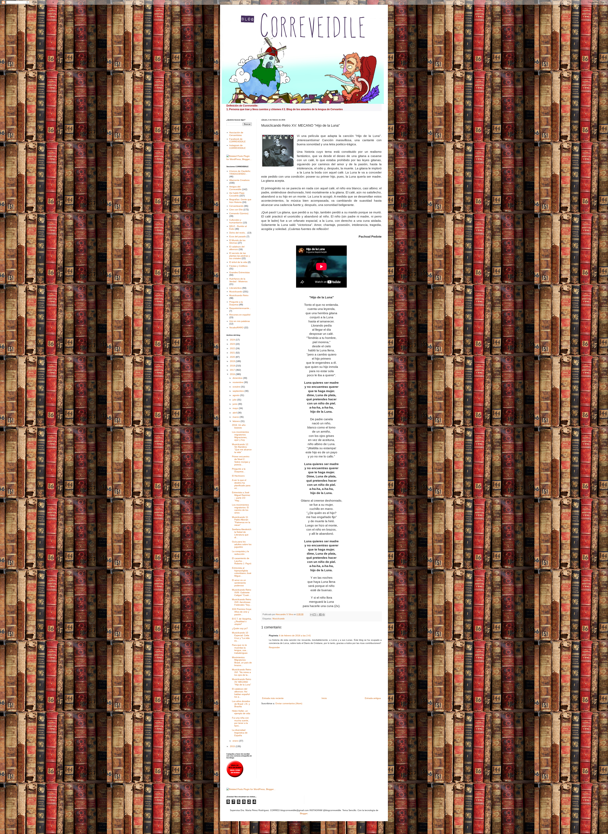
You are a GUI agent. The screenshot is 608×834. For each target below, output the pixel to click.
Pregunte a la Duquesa (236, 303)
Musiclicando (278, 619)
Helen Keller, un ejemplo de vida (241, 712)
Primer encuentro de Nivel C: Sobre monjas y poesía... (241, 460)
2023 (233, 344)
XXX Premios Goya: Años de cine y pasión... (242, 612)
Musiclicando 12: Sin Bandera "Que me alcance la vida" (242, 448)
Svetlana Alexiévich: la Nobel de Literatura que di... (242, 533)
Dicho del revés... (238, 232)
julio (235, 399)
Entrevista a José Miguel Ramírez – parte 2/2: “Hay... (241, 496)
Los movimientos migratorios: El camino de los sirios (240, 509)
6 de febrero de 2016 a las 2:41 (295, 635)
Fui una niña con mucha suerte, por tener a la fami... (240, 722)
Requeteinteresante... (240, 308)
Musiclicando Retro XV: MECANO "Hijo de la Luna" (241, 682)
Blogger (303, 813)
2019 (233, 361)
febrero (237, 421)
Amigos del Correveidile (235, 188)
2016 (233, 374)
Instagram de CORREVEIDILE (237, 146)
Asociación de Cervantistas (236, 133)
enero (236, 741)
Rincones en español (239, 314)
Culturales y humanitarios (235, 221)
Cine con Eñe (236, 209)
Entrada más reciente (273, 698)
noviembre (238, 382)
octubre (237, 386)
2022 (233, 348)
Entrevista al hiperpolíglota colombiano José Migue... (241, 572)
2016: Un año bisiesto (239, 426)
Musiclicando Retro (238, 295)
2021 (233, 352)
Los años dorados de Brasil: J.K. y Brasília (241, 704)
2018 (233, 365)
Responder (274, 647)
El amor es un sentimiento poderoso (239, 583)
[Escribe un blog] (314, 614)
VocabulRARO (236, 327)
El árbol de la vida (238, 262)
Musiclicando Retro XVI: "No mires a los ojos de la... (241, 672)
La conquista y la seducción (240, 552)
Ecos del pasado (237, 236)
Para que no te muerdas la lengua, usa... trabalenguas (240, 649)
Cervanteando (236, 206)
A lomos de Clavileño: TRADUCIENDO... (240, 172)
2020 (233, 357)
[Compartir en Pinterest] (323, 614)
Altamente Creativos (239, 180)
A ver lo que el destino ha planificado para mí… (241, 484)
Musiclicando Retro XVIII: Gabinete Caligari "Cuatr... (241, 592)
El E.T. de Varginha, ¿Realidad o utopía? (242, 621)
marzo (236, 417)
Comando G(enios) (238, 213)
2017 (233, 370)
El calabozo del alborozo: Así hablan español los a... (241, 693)
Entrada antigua (373, 698)
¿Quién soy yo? (240, 628)
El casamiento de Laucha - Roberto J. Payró (241, 561)
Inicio (324, 698)
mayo (236, 408)
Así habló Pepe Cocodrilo (236, 194)
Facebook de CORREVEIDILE (237, 140)
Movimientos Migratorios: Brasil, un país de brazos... (242, 661)
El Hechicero (238, 476)
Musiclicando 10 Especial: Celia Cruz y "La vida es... (241, 636)
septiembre (238, 391)
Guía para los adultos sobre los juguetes (241, 544)
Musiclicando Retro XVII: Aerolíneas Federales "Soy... (241, 602)
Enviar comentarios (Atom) (289, 703)
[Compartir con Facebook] (320, 614)
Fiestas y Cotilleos (238, 266)
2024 (233, 339)
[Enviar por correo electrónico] (311, 614)
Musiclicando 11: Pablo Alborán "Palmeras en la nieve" (241, 521)
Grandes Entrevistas (239, 272)
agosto (236, 395)
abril (235, 412)
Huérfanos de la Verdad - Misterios (238, 280)
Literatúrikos (235, 288)
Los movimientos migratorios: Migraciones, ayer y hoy (240, 436)
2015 (233, 746)
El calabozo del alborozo (236, 248)
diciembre (238, 378)
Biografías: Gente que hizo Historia (240, 200)
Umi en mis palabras (239, 321)
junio (235, 404)
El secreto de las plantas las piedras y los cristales (239, 256)
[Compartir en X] (317, 614)
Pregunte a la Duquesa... (238, 470)
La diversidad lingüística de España (239, 733)
